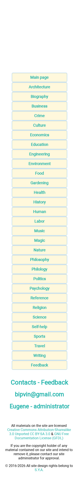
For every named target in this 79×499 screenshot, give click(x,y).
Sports (39, 336)
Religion (40, 307)
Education (39, 144)
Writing (39, 355)
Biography (39, 96)
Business (39, 106)
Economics (39, 135)
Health (39, 192)
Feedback (39, 365)
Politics (39, 278)
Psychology (40, 288)
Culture (39, 125)
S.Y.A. (39, 470)
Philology (39, 269)
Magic (39, 240)
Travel (39, 346)
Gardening (39, 183)
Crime (39, 115)
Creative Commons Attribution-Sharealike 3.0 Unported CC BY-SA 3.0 (39, 432)
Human (39, 211)
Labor (39, 221)
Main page (39, 77)
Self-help (39, 326)
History (39, 202)
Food (39, 173)
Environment (40, 163)
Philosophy (39, 259)
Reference (39, 298)
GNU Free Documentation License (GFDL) (42, 436)
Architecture (39, 87)
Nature (40, 250)
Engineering (39, 154)
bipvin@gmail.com (39, 394)
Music (39, 230)
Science (40, 317)
